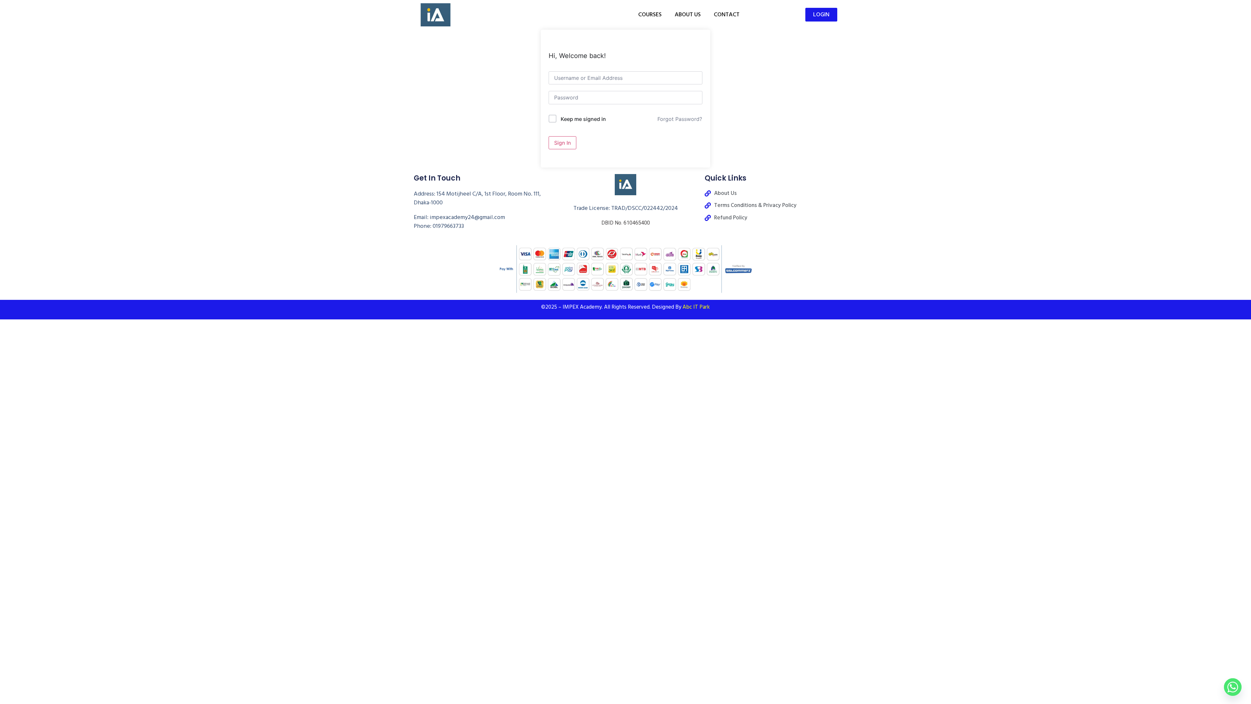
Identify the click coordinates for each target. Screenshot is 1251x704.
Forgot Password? (679, 119)
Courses (650, 14)
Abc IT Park (696, 307)
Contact (727, 14)
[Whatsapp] (1233, 687)
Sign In (562, 142)
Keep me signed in (583, 119)
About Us (688, 14)
